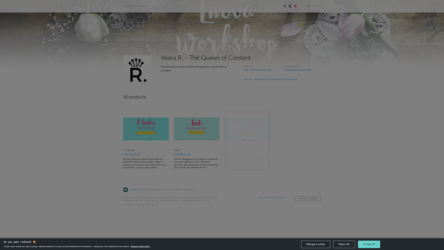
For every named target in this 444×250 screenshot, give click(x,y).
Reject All (344, 244)
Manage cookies (315, 244)
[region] (222, 244)
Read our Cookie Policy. (140, 246)
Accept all (369, 244)
